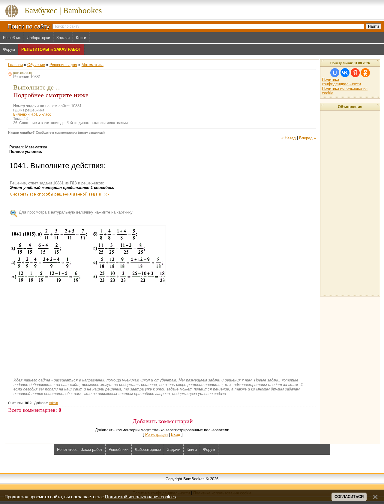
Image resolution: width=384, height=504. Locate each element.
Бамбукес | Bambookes (63, 10)
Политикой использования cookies (140, 496)
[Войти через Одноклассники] (365, 72)
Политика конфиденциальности (341, 81)
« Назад (288, 138)
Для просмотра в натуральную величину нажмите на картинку (76, 212)
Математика (93, 64)
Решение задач (63, 64)
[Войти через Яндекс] (355, 72)
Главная (15, 64)
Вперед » (307, 138)
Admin (53, 403)
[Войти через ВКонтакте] (345, 72)
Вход (175, 434)
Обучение (36, 64)
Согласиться (349, 496)
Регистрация (156, 434)
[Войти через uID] (334, 72)
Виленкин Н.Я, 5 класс (32, 114)
